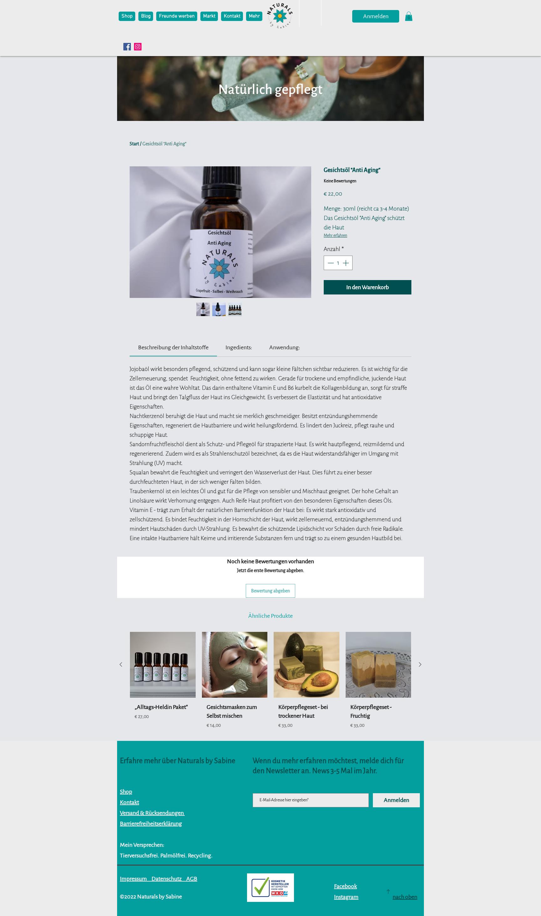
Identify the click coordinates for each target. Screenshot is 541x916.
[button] (409, 16)
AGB (191, 879)
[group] (270, 687)
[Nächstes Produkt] (420, 664)
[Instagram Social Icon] (138, 46)
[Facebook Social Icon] (127, 46)
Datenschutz (167, 879)
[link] (173, 347)
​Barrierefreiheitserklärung (151, 823)
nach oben (405, 897)
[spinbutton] (338, 263)
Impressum (133, 879)
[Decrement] (330, 263)
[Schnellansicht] (163, 665)
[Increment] (346, 263)
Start (134, 143)
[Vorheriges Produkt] (121, 664)
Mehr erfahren (335, 235)
